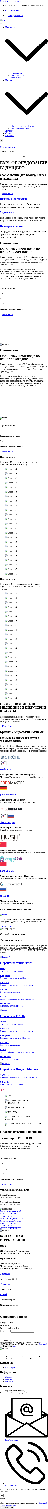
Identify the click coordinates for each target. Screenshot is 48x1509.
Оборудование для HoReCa (23, 126)
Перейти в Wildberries (16, 963)
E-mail (3, 1331)
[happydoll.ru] (3, 865)
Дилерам (9, 131)
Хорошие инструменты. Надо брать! (16, 976)
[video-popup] (2, 321)
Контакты (9, 135)
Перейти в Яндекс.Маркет (19, 1069)
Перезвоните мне (8, 147)
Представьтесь (7, 1322)
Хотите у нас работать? (10, 1211)
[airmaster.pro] (7, 817)
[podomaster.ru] (3, 789)
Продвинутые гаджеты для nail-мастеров (18, 983)
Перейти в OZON (12, 1016)
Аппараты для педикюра (11, 1004)
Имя (1, 1496)
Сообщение (5, 1340)
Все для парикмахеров (10, 990)
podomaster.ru (8, 794)
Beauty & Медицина (20, 128)
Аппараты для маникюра (11, 969)
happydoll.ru (7, 870)
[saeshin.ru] (3, 764)
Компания (5, 1325)
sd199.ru (5, 895)
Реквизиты (16, 78)
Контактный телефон (10, 1328)
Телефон (3, 1498)
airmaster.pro (7, 822)
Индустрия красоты (11, 226)
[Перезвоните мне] (2, 145)
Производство (17, 75)
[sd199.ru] (3, 890)
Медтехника (7, 212)
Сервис (8, 133)
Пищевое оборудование (13, 198)
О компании (16, 73)
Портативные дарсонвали (11, 1083)
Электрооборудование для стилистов (17, 997)
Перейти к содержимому (11, 1)
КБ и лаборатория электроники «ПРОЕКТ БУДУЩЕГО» (11, 1216)
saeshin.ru (5, 769)
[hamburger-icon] (1, 23)
